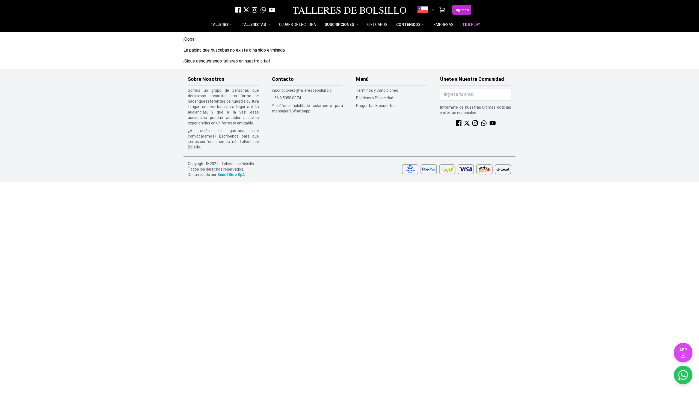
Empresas (444, 24)
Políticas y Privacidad (374, 98)
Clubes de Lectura (297, 24)
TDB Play (471, 24)
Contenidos (408, 24)
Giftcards (377, 24)
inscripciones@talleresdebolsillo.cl (302, 90)
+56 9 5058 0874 (286, 98)
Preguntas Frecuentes (376, 105)
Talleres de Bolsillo (350, 9)
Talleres (220, 24)
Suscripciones (339, 24)
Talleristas (254, 24)
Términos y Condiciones (377, 90)
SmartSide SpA (231, 174)
